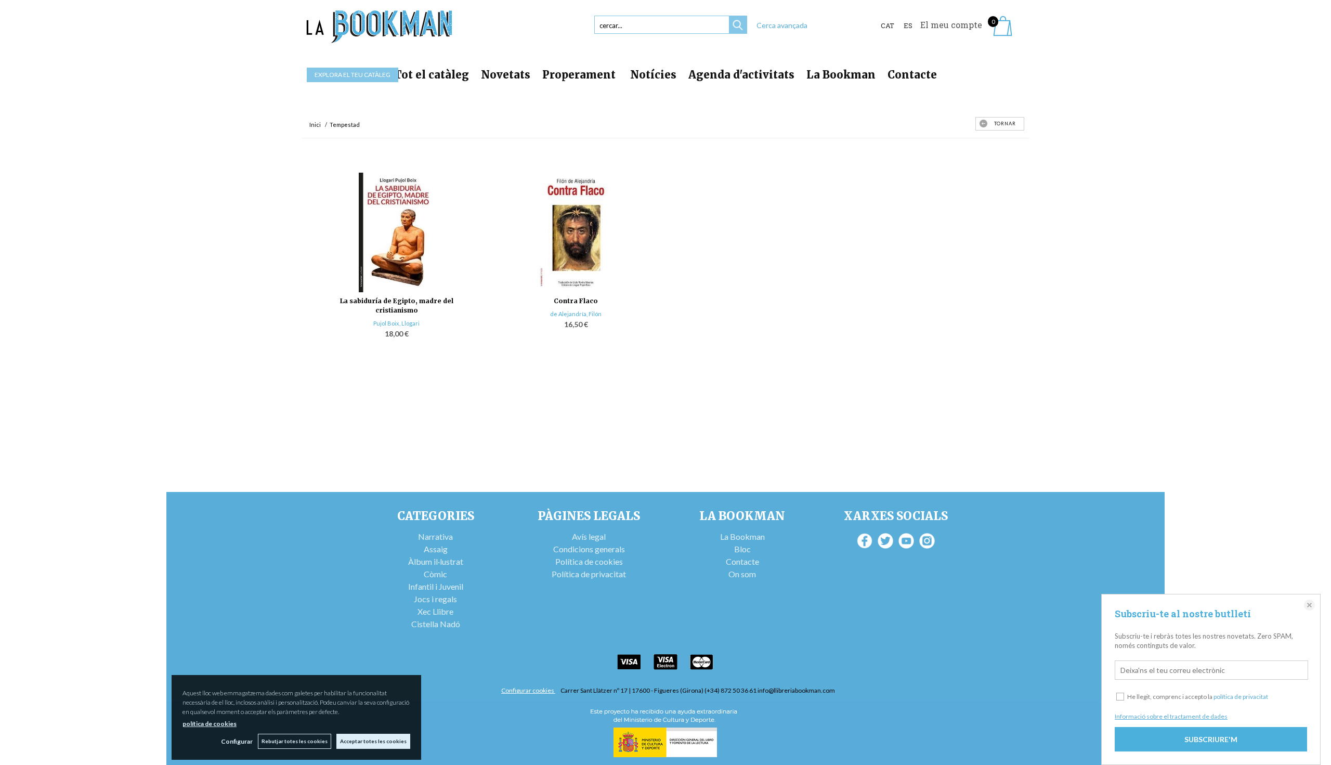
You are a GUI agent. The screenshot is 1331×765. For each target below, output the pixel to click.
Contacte (912, 74)
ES (908, 25)
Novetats (505, 74)
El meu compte (951, 24)
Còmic (435, 574)
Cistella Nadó (435, 624)
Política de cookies (589, 561)
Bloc (742, 549)
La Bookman (841, 74)
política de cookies (209, 724)
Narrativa (435, 536)
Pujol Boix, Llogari (396, 323)
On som (742, 574)
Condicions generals (589, 549)
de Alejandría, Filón (576, 313)
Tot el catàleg (431, 74)
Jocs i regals (435, 599)
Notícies (653, 74)
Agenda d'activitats (741, 74)
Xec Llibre (435, 611)
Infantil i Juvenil (435, 586)
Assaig (436, 549)
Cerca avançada (781, 25)
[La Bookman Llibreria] (380, 27)
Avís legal (589, 536)
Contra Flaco (576, 301)
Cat (887, 25)
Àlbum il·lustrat (435, 561)
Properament (580, 74)
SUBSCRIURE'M (1210, 739)
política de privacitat (1240, 697)
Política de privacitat (589, 574)
